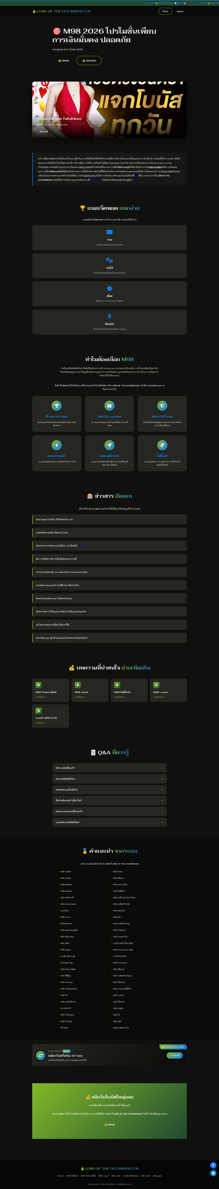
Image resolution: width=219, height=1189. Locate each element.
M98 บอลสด (66, 949)
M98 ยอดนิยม (66, 884)
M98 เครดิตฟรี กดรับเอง (122, 975)
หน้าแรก (60, 1175)
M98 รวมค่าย (118, 995)
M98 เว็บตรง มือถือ (68, 969)
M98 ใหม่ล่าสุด (66, 1021)
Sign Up (180, 11)
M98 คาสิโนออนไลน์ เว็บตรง (124, 897)
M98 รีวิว (64, 995)
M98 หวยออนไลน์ (120, 936)
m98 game (82, 545)
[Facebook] (213, 1165)
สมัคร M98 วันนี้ (67, 897)
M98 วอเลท (116, 1175)
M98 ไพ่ (116, 1014)
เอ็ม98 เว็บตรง (66, 923)
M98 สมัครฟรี (118, 910)
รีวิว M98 (64, 1027)
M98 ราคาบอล (66, 982)
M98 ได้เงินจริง (119, 982)
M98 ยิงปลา (118, 871)
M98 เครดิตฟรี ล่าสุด (121, 923)
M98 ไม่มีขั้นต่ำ (119, 891)
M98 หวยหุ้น (118, 1008)
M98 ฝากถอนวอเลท (68, 904)
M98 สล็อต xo (118, 878)
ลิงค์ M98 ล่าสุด (67, 962)
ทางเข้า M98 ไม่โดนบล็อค (123, 943)
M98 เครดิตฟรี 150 (68, 1001)
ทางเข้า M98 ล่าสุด (68, 956)
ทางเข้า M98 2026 (130, 1175)
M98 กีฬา (117, 917)
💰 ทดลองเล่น (89, 60)
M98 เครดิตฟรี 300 (121, 1027)
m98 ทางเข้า (95, 179)
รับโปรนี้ (176, 1055)
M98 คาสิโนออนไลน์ (69, 988)
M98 (136, 175)
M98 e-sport (103, 1175)
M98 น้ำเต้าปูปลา (67, 1014)
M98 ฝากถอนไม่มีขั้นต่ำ (122, 988)
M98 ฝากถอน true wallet (123, 949)
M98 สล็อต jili (118, 969)
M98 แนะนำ (66, 917)
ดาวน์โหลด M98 (119, 956)
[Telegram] (213, 1173)
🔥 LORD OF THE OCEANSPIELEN (61, 11)
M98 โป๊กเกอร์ (118, 1001)
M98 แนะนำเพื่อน (120, 884)
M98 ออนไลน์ (66, 891)
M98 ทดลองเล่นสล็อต (69, 930)
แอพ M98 (64, 910)
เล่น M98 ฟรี (66, 1008)
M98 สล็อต (65, 943)
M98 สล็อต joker (67, 936)
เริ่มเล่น (165, 11)
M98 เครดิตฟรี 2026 (121, 904)
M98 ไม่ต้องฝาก (119, 930)
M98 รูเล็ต (117, 1021)
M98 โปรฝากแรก (120, 962)
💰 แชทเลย (63, 60)
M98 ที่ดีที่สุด (66, 975)
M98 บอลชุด (66, 878)
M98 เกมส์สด (66, 871)
